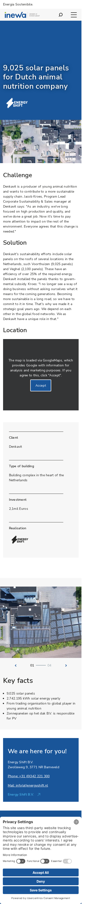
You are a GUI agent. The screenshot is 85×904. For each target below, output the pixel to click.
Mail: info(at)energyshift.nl (28, 785)
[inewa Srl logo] (22, 15)
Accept (40, 385)
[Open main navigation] (74, 15)
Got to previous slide (14, 665)
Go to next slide (67, 665)
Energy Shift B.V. (21, 794)
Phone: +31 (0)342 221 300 (29, 776)
